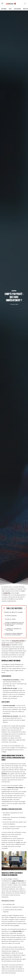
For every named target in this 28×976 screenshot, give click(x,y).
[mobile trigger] (3, 3)
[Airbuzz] (11, 3)
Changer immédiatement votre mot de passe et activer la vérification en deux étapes (14, 624)
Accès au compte (10, 619)
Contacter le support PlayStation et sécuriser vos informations (14, 634)
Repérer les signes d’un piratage (13, 612)
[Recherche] (21, 3)
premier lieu (6, 593)
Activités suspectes (11, 615)
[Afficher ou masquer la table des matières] (23, 608)
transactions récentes (18, 640)
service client (5, 644)
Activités (14, 291)
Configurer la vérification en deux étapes (13, 629)
